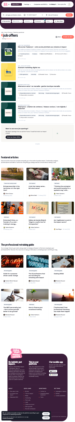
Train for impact (29, 393)
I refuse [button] (46, 418)
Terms (41, 397)
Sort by (6, 38)
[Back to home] (16, 354)
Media (26, 395)
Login (26, 402)
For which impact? (32, 15)
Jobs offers (15, 4)
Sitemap (58, 393)
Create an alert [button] (67, 37)
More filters (60, 21)
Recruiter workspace (30, 408)
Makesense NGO (14, 397)
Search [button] (69, 15)
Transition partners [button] (24, 54)
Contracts (27, 21)
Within (16, 21)
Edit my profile (28, 406)
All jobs (27, 391)
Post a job (27, 400)
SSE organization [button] (23, 74)
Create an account (29, 404)
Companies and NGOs (40, 4)
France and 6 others (62, 54)
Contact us (43, 391)
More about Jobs (14, 391)
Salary (47, 21)
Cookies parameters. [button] (8, 418)
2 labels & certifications (46, 54)
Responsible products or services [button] (27, 93)
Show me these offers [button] (13, 137)
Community (28, 398)
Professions (40, 21)
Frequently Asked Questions (44, 394)
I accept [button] (46, 414)
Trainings (26, 4)
